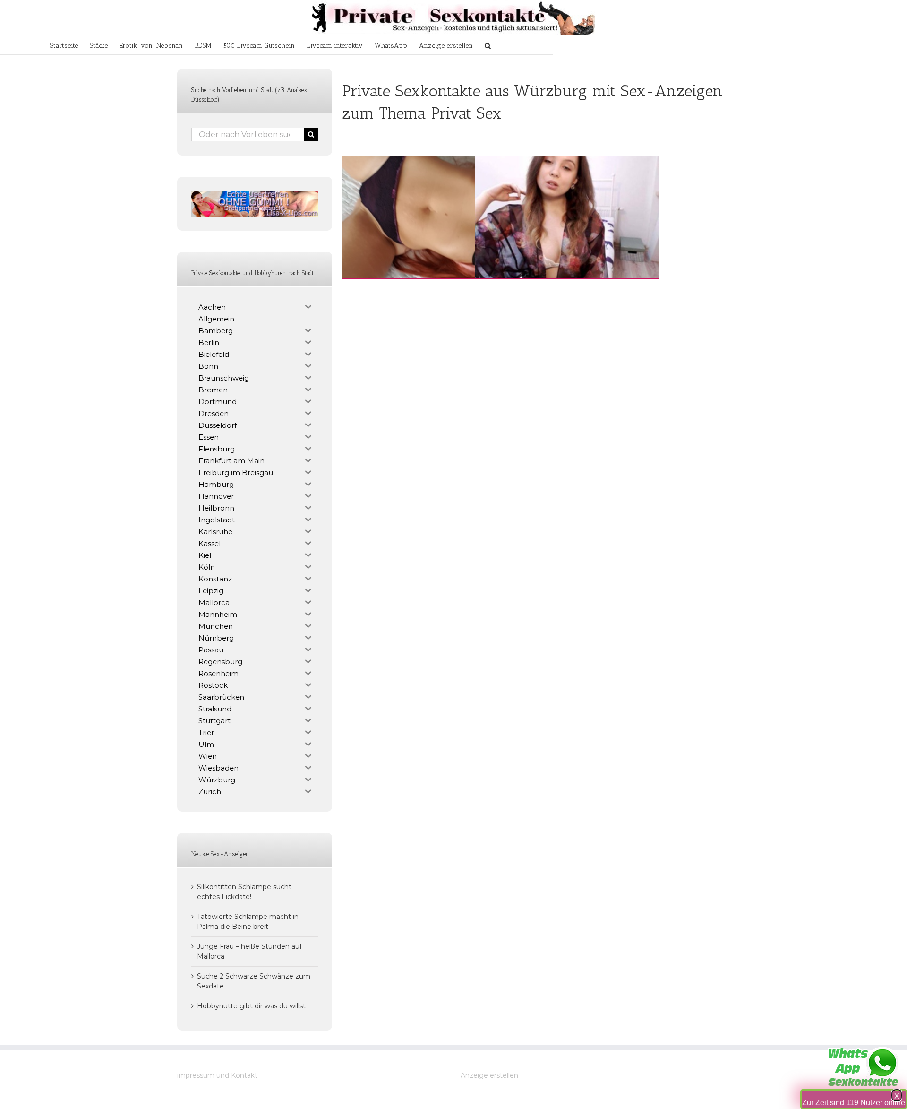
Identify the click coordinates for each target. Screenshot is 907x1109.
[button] (488, 44)
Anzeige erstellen (489, 1075)
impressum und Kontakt (217, 1075)
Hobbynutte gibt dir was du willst (251, 1006)
